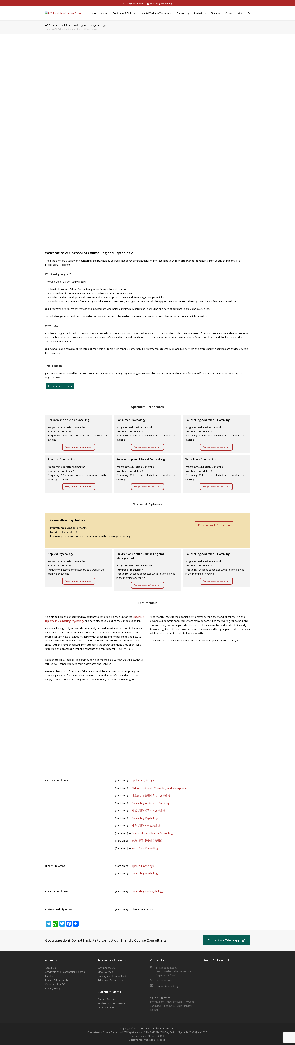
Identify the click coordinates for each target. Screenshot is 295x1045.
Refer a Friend (106, 1007)
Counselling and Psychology (147, 891)
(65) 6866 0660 (135, 3)
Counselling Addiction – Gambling (151, 803)
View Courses (105, 972)
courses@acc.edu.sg (161, 3)
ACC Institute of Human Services (158, 1028)
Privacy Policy (52, 988)
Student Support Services (112, 1003)
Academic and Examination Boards (65, 972)
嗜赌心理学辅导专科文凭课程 (148, 810)
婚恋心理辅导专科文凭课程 (147, 840)
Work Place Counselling (145, 848)
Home (48, 29)
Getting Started (107, 999)
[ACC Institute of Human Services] (65, 13)
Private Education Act (57, 980)
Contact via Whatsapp (224, 940)
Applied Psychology (143, 780)
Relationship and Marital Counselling (152, 833)
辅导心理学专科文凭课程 (146, 825)
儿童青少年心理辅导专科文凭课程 (151, 795)
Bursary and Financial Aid (112, 976)
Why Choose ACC (107, 967)
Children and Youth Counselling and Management (160, 788)
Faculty (49, 976)
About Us (50, 967)
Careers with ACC (55, 984)
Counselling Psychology (145, 818)
